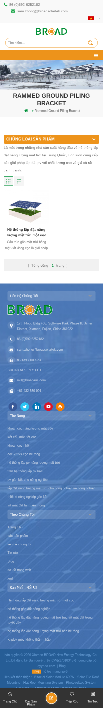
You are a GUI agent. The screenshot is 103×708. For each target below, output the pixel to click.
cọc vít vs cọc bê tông (24, 454)
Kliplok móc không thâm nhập (29, 639)
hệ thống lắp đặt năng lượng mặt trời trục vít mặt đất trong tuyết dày (50, 620)
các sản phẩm (18, 536)
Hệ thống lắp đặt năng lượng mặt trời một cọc (26, 232)
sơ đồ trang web (19, 570)
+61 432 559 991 (29, 391)
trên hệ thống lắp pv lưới (25, 471)
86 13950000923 (29, 360)
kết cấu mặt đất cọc (22, 437)
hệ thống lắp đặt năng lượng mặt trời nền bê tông (43, 631)
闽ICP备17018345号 (61, 660)
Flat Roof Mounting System (43, 682)
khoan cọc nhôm (20, 445)
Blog (11, 561)
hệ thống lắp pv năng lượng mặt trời (34, 462)
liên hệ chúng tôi (19, 544)
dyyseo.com (46, 666)
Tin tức (13, 553)
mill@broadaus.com (31, 380)
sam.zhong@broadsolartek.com (42, 11)
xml (10, 578)
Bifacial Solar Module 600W (54, 677)
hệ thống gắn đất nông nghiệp (29, 609)
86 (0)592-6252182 (24, 5)
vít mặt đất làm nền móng (26, 505)
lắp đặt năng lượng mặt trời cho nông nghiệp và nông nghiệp (51, 488)
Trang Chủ (15, 527)
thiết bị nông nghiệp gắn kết (28, 497)
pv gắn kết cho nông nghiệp (28, 480)
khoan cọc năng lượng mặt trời (30, 428)
